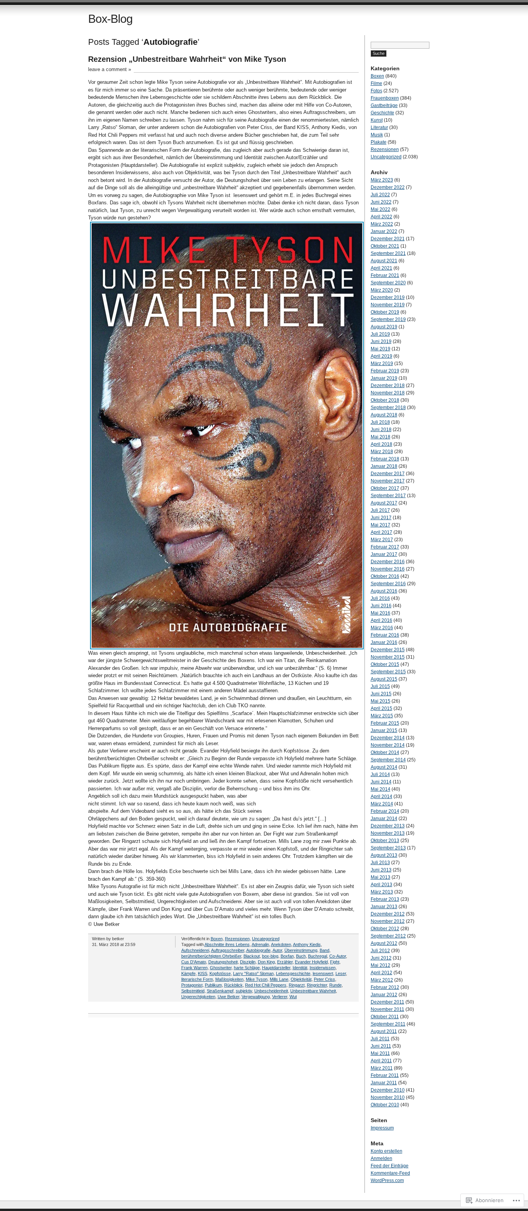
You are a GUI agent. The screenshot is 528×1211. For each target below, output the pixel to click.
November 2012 (388, 921)
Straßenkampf (220, 991)
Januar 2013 (384, 906)
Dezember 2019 (388, 297)
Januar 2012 (384, 994)
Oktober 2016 (385, 576)
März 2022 (382, 224)
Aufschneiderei (195, 950)
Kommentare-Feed (390, 1173)
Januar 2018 (384, 466)
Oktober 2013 (385, 840)
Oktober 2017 (385, 488)
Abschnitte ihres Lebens (227, 944)
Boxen (217, 938)
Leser (341, 973)
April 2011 (381, 1060)
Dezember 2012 (388, 914)
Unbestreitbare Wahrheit (313, 991)
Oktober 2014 (385, 752)
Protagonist (192, 985)
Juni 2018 (381, 429)
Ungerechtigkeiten (198, 996)
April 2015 (381, 708)
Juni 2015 (381, 693)
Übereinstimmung (300, 950)
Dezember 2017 (388, 473)
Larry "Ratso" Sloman (253, 973)
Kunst (377, 120)
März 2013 (382, 892)
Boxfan (287, 956)
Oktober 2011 (385, 1016)
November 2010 (388, 1097)
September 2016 (388, 583)
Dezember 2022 (388, 187)
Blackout (252, 956)
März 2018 (382, 451)
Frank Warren (194, 967)
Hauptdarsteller (276, 967)
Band (324, 950)
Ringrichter (317, 985)
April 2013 (381, 884)
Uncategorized (265, 938)
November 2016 (388, 569)
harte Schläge (247, 967)
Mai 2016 (380, 613)
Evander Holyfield (311, 962)
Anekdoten (281, 944)
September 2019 (388, 319)
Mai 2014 (380, 789)
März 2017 (382, 539)
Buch (301, 956)
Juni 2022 (381, 202)
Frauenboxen (385, 98)
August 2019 (384, 327)
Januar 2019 (384, 378)
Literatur (379, 127)
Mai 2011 (380, 1053)
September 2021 (388, 253)
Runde (335, 985)
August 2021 (384, 260)
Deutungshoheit (223, 962)
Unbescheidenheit (271, 991)
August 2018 (384, 415)
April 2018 (381, 444)
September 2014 (388, 760)
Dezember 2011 (387, 1002)
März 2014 (382, 804)
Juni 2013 (381, 870)
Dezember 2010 (388, 1090)
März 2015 (382, 715)
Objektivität (301, 979)
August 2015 (384, 679)
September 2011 (388, 1024)
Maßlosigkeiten (229, 979)
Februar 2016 (385, 635)
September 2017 (388, 495)
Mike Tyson (256, 979)
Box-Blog (110, 18)
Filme (376, 83)
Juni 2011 (381, 1046)
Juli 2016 (380, 598)
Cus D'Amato (193, 962)
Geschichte (382, 112)
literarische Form (197, 979)
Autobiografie (258, 950)
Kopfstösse (220, 973)
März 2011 (382, 1068)
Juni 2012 (381, 958)
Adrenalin (260, 944)
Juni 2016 (381, 605)
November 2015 (388, 657)
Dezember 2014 (388, 738)
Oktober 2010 (385, 1104)
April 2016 (381, 620)
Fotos (376, 90)
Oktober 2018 (385, 400)
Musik (377, 135)
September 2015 (388, 671)
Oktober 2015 (385, 664)
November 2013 (388, 833)
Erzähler (285, 962)
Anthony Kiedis (307, 944)
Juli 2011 (380, 1038)
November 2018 (388, 393)
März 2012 (382, 980)
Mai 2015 (380, 701)
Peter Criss (324, 979)
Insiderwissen (323, 967)
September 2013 (388, 848)
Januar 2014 (384, 818)
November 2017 (388, 481)
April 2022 (381, 216)
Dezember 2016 (388, 561)
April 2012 (381, 972)
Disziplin (247, 962)
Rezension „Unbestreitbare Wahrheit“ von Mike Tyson (187, 59)
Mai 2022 (380, 209)
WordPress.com (387, 1180)
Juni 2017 (381, 517)
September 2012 (388, 936)
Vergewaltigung (256, 996)
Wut (293, 996)
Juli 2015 (380, 686)
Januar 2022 (384, 231)
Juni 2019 (381, 341)
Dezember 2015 (388, 649)
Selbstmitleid (192, 991)
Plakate (379, 142)
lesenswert (323, 973)
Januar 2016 (384, 642)
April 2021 (381, 268)
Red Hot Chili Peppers (265, 985)
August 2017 (384, 503)
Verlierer (279, 996)
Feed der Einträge (390, 1166)
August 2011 (384, 1031)
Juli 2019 (380, 334)
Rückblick (233, 985)
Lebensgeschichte (293, 973)
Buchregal (317, 956)
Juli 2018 (380, 422)
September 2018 (388, 407)
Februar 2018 (385, 459)
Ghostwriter (221, 967)
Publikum (213, 985)
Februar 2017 (385, 547)
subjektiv (244, 991)
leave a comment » (109, 69)
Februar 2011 (385, 1075)
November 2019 (388, 304)
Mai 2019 (380, 349)
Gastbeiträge (384, 105)
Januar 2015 (384, 730)
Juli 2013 (380, 862)
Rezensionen (237, 938)
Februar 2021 (385, 275)
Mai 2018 (380, 437)
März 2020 (382, 290)
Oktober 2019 (385, 312)
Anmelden (381, 1158)
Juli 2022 (380, 194)
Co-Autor (337, 956)
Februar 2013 (385, 899)
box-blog (270, 956)
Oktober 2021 (385, 246)
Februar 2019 (385, 371)
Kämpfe (188, 973)
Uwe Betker (228, 996)
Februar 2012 (385, 987)
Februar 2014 (385, 811)
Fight (334, 962)
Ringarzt (297, 985)
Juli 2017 (380, 510)
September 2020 (388, 282)
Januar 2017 (384, 554)
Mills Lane (279, 979)
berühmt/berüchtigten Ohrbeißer (211, 956)
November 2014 (388, 745)
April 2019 (381, 356)
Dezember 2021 (388, 238)
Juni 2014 (381, 782)
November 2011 (387, 1009)
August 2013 (384, 855)
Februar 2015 (385, 723)
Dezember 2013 (388, 826)
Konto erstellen (386, 1151)
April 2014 (381, 796)
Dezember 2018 (388, 385)
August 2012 (384, 943)
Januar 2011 (384, 1082)
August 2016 (384, 591)
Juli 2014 (380, 774)
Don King (266, 962)
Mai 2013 (380, 877)
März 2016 (382, 627)
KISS (202, 973)
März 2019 (382, 363)
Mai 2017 (380, 525)
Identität (300, 967)
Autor (277, 950)
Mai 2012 (380, 965)
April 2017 (381, 532)
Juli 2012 (380, 950)
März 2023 (382, 180)
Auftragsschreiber (227, 950)
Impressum (382, 1128)
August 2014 (384, 767)
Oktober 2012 (385, 928)
